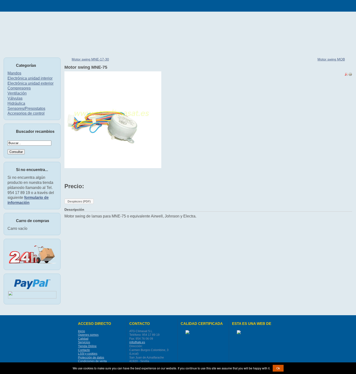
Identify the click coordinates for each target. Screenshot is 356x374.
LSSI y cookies (87, 353)
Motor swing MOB (331, 59)
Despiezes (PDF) (79, 201)
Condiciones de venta (92, 361)
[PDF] (346, 75)
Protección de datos (91, 357)
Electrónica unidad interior (30, 78)
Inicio (81, 331)
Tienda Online (87, 346)
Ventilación (17, 93)
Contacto (84, 350)
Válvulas (15, 98)
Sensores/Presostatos (26, 108)
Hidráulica (16, 103)
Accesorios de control (26, 113)
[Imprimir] (350, 75)
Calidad (83, 338)
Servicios (84, 342)
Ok (278, 368)
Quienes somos (88, 335)
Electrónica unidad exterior (31, 83)
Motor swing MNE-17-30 (90, 59)
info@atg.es (137, 342)
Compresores (19, 88)
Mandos (14, 73)
